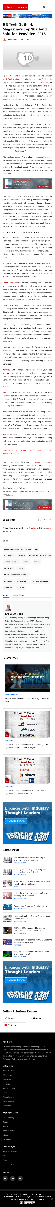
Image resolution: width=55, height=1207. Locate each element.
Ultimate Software (10, 282)
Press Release (8, 1101)
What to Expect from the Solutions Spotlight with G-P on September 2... (33, 941)
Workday (6, 370)
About (5, 1155)
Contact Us (7, 1164)
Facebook (27, 491)
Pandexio (6, 347)
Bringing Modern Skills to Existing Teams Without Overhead (31, 952)
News (29, 39)
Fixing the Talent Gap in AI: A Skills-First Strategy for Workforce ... (31, 894)
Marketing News (9, 1088)
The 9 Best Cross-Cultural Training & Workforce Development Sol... (29, 858)
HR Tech (22, 555)
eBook (5, 1135)
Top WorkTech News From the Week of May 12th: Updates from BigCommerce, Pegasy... (26, 746)
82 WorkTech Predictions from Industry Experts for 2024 (27, 700)
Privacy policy (29, 1203)
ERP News (9, 740)
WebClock (7, 305)
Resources (7, 1139)
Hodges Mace (9, 263)
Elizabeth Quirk (16, 39)
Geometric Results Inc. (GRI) (16, 237)
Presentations (8, 1097)
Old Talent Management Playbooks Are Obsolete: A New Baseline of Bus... (30, 929)
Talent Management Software (16, 575)
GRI (36, 549)
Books (5, 1126)
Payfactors (7, 411)
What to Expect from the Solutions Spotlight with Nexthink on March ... (33, 882)
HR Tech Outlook (12, 79)
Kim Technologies (10, 324)
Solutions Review (10, 1151)
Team (5, 1160)
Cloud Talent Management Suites (17, 549)
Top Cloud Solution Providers (16, 581)
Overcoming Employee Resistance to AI (30, 906)
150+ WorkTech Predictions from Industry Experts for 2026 (32, 917)
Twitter (8, 491)
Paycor (5, 392)
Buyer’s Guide (8, 1130)
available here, (42, 82)
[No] (52, 1199)
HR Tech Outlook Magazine (40, 555)
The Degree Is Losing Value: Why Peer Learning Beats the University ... (30, 870)
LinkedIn (15, 491)
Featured (17, 945)
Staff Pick (7, 1105)
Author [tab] (6, 595)
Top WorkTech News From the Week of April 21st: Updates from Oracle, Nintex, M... (26, 792)
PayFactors (8, 568)
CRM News (7, 1075)
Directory (6, 1122)
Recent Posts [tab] (18, 595)
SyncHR (6, 434)
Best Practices (12, 694)
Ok (21, 1203)
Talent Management (11, 1117)
